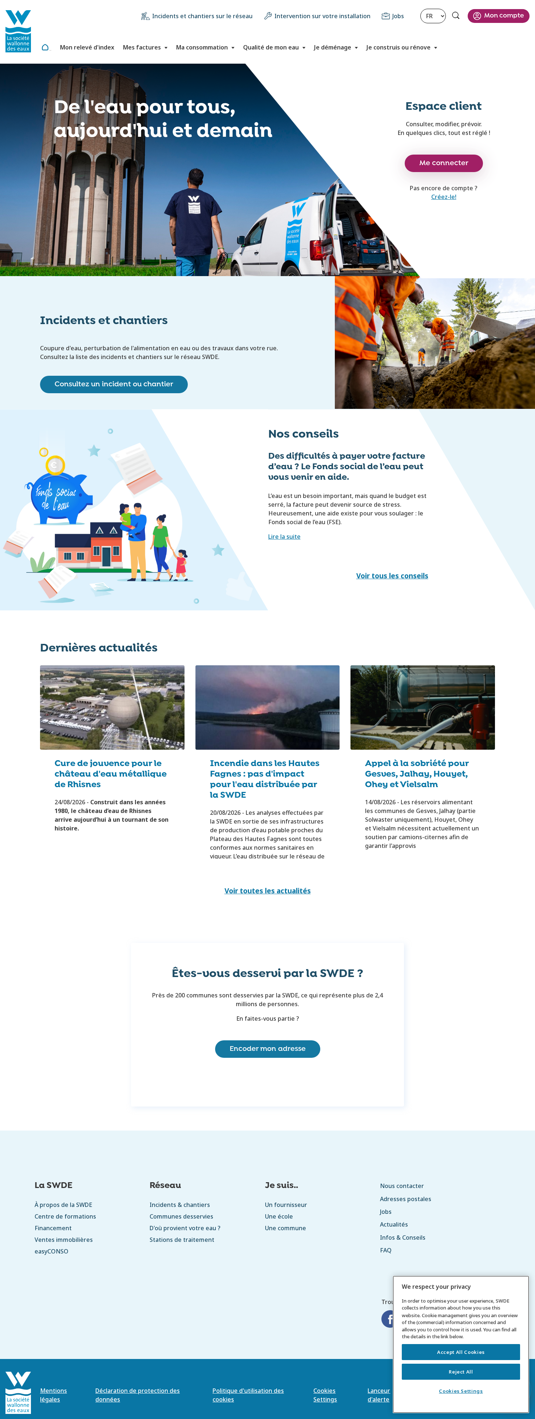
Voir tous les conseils (392, 575)
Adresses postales (405, 1199)
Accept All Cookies (461, 1352)
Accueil (50, 50)
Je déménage (332, 47)
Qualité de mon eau (271, 47)
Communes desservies (181, 1216)
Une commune (285, 1228)
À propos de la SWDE (63, 1205)
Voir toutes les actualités (268, 891)
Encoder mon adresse (268, 1049)
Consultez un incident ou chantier (114, 384)
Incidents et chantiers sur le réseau (202, 16)
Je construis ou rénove (398, 47)
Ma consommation (202, 47)
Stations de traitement (182, 1240)
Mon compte (504, 16)
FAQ (386, 1250)
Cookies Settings (461, 1391)
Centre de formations (65, 1216)
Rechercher (456, 16)
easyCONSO (51, 1251)
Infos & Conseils (402, 1237)
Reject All (461, 1371)
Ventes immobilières (64, 1240)
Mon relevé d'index (87, 47)
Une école (279, 1216)
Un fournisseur (286, 1205)
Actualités (394, 1224)
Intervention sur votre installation (322, 16)
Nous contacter (402, 1186)
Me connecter (443, 163)
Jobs (398, 16)
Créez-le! (443, 197)
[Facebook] (390, 1320)
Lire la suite (284, 537)
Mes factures (142, 47)
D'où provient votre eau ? (185, 1228)
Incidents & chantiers (180, 1205)
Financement (53, 1228)
